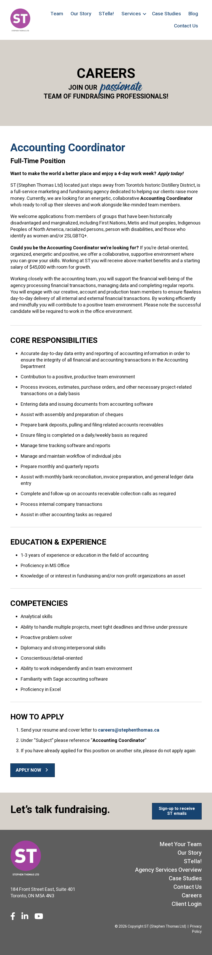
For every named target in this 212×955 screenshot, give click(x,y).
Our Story (81, 13)
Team (56, 13)
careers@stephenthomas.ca (128, 730)
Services (131, 13)
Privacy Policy (196, 929)
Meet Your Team (181, 844)
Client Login (187, 904)
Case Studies (166, 13)
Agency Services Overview (168, 870)
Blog (193, 13)
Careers (192, 895)
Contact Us (186, 25)
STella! (106, 13)
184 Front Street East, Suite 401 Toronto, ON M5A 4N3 (42, 892)
